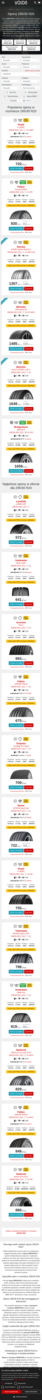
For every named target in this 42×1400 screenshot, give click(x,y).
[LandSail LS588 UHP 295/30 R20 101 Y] (21, 533)
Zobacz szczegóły (16, 168)
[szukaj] (35, 2)
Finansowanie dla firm (17, 172)
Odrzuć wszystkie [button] (31, 1392)
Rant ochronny (13, 96)
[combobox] (11, 60)
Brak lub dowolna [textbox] (30, 88)
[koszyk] (39, 2)
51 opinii (28, 136)
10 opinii (28, 1124)
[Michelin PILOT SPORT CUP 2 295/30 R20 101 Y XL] (21, 397)
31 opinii (28, 1062)
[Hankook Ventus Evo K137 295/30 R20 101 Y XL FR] (21, 1205)
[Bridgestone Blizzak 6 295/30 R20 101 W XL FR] (21, 461)
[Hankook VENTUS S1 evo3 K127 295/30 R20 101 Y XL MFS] (21, 1084)
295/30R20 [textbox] (20, 74)
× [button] (40, 1369)
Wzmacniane (32, 92)
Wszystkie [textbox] (10, 60)
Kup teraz (28, 168)
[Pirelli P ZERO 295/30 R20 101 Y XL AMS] (21, 160)
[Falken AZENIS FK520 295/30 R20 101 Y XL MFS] (21, 1146)
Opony (18, 9)
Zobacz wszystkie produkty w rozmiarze (21, 1232)
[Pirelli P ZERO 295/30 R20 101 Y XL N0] (21, 904)
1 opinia (28, 439)
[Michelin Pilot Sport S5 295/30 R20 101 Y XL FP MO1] (21, 337)
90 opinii (28, 572)
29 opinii (28, 693)
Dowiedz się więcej (19, 1379)
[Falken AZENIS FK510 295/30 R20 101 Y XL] (21, 715)
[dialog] (21, 1383)
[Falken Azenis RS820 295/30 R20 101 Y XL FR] (21, 217)
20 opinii (28, 817)
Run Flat (13, 92)
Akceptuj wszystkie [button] (11, 1392)
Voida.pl (11, 9)
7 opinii (27, 755)
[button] (21, 1397)
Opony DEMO (32, 96)
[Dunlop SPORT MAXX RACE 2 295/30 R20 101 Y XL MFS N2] (21, 276)
